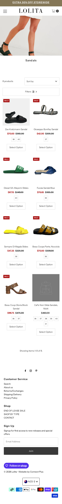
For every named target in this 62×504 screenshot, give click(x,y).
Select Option (16, 147)
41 (46, 324)
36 (46, 198)
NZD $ (31, 481)
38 (13, 139)
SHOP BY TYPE (11, 414)
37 (46, 139)
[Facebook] (25, 370)
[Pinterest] (36, 370)
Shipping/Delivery (12, 394)
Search (7, 384)
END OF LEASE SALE (14, 410)
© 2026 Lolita (10, 471)
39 (16, 256)
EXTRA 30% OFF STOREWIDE (31, 2)
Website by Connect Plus (30, 471)
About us (8, 387)
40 (19, 139)
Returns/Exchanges (13, 391)
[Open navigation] (5, 11)
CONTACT (9, 417)
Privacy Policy (10, 398)
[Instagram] (31, 370)
